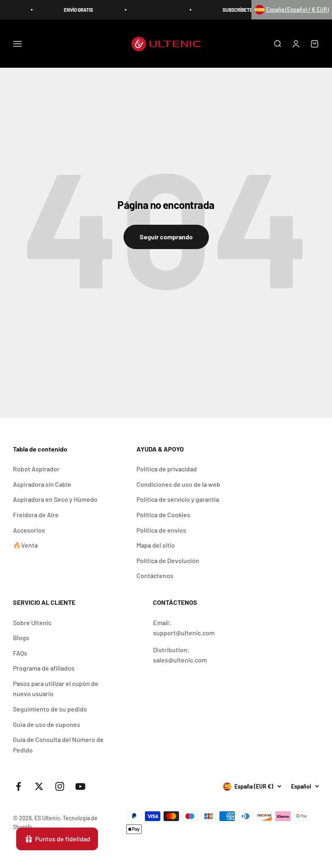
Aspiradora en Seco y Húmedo (55, 499)
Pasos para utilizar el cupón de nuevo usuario (55, 688)
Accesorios (29, 530)
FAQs (20, 653)
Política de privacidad (166, 469)
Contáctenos (154, 575)
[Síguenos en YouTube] (80, 786)
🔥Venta (25, 545)
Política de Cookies (163, 514)
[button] (291, 9)
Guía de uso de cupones (46, 724)
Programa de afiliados (43, 668)
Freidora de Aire (36, 514)
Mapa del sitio (155, 545)
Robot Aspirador (36, 469)
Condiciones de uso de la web (178, 484)
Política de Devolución (167, 560)
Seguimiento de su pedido (50, 709)
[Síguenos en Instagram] (59, 786)
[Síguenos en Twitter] (39, 786)
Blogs (21, 637)
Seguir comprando (166, 237)
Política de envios (161, 530)
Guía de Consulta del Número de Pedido (58, 744)
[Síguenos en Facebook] (18, 786)
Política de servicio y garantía (177, 499)
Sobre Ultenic (32, 622)
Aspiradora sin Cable (42, 484)
